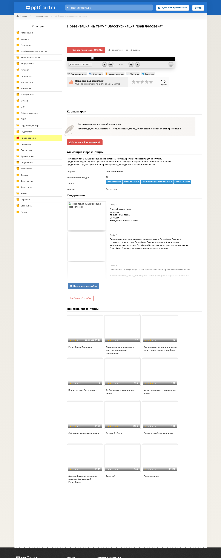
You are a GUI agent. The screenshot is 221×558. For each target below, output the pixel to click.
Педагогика (26, 131)
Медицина (26, 88)
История (25, 70)
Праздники (26, 144)
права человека (131, 181)
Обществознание (29, 113)
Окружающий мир (29, 125)
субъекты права (182, 181)
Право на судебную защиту (83, 390)
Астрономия (27, 33)
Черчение (25, 199)
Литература (26, 76)
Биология (25, 39)
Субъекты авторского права (83, 433)
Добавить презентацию (174, 7)
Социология (27, 162)
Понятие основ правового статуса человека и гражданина (120, 350)
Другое (24, 212)
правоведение (114, 181)
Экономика (26, 206)
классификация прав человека (157, 181)
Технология (26, 168)
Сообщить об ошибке (80, 298)
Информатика (28, 63)
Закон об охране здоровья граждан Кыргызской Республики (82, 479)
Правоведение (28, 138)
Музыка (24, 101)
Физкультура (27, 181)
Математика (27, 82)
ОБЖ (23, 119)
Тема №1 (110, 476)
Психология (26, 150)
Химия (24, 193)
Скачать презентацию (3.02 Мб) (87, 50)
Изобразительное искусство (34, 51)
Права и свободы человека (158, 433)
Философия (26, 187)
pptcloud (40, 7)
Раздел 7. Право (114, 433)
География (26, 45)
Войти (198, 7)
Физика (24, 175)
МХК (23, 107)
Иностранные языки (30, 57)
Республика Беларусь (80, 347)
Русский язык (27, 156)
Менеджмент (27, 94)
